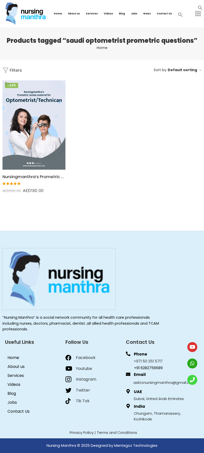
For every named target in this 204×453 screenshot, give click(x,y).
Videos (108, 13)
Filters (15, 70)
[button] (200, 7)
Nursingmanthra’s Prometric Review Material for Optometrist (33, 177)
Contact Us (164, 13)
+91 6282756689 (148, 367)
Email (140, 374)
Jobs (134, 13)
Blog (122, 13)
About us (74, 13)
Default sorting (182, 69)
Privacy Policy (82, 432)
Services (92, 13)
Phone (140, 354)
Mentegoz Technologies (135, 445)
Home (58, 13)
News (147, 13)
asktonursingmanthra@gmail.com (164, 382)
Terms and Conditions (117, 432)
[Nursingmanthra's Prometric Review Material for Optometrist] (33, 125)
